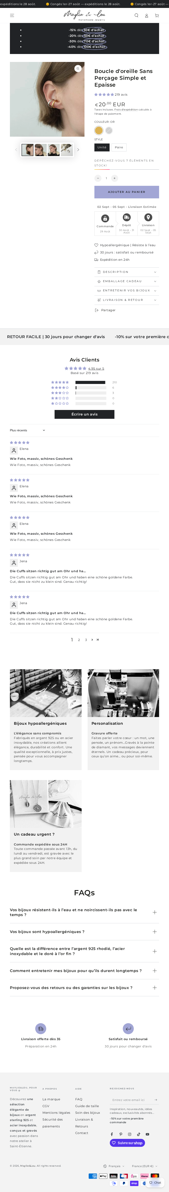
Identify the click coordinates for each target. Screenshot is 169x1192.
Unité (103, 148)
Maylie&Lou (27, 1165)
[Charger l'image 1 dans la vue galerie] (27, 150)
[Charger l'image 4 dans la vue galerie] (67, 150)
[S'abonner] (156, 1099)
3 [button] (86, 640)
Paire (120, 148)
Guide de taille (87, 1106)
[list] (84, 1036)
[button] (136, 15)
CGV (46, 1106)
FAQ (79, 1099)
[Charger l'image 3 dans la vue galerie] (54, 150)
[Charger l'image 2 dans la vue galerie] (41, 150)
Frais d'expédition (126, 109)
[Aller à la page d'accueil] (84, 15)
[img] (19, 443)
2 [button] (79, 640)
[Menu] (12, 15)
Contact (81, 1133)
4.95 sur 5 (96, 369)
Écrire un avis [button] (85, 414)
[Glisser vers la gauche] (16, 150)
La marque (51, 1099)
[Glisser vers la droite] (78, 150)
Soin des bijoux (87, 1113)
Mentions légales (56, 1113)
